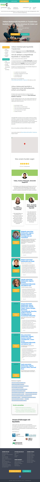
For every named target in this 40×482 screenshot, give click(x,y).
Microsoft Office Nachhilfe (6, 462)
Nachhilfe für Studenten (18, 463)
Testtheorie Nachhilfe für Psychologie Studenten (19, 389)
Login (31, 1)
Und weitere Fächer (5, 466)
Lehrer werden (14, 1)
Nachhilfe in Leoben (30, 457)
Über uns (30, 8)
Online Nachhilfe (9, 8)
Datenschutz (17, 453)
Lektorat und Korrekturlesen (15, 8)
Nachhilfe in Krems (30, 456)
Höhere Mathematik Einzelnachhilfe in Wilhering (19, 400)
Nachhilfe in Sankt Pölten (31, 461)
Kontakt (16, 456)
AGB (15, 454)
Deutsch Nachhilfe (5, 456)
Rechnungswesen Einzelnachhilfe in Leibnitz (18, 390)
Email (7, 1)
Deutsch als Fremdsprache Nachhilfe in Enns (18, 382)
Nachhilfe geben (34, 8)
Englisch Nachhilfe (5, 457)
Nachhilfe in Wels (30, 462)
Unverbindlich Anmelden (15, 471)
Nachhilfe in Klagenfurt (31, 455)
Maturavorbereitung (18, 462)
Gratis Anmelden (24, 1)
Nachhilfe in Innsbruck (30, 454)
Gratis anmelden (6, 47)
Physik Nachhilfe (5, 463)
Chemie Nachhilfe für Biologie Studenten (18, 392)
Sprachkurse (17, 464)
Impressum (16, 455)
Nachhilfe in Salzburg (30, 460)
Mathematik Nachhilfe (5, 461)
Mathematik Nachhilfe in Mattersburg (31, 392)
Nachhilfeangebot (4, 7)
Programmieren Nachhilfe (6, 464)
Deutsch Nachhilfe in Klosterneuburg (17, 387)
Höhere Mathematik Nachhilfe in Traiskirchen (19, 80)
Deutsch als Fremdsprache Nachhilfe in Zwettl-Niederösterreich (22, 395)
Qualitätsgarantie (26, 7)
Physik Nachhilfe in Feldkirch (16, 397)
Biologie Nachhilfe (5, 453)
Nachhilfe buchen (16, 242)
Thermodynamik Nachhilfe (6, 465)
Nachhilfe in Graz (30, 453)
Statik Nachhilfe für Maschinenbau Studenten (29, 397)
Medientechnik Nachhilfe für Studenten (18, 384)
